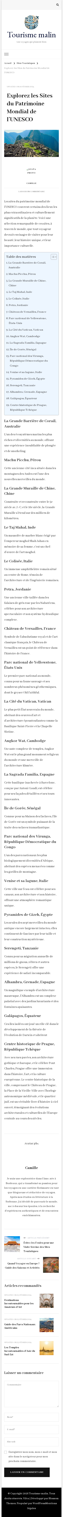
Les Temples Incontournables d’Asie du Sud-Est (19, 1351)
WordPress (39, 1503)
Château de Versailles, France (27, 312)
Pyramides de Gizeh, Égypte (27, 379)
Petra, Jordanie (18, 305)
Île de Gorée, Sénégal (23, 349)
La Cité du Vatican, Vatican (26, 330)
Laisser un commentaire (31, 191)
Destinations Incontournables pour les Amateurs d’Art (19, 1304)
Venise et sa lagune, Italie (26, 372)
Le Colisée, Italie (19, 299)
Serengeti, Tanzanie (22, 385)
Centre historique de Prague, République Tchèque (28, 407)
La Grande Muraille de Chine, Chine (27, 283)
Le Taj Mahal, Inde (20, 292)
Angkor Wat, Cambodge (25, 336)
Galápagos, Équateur (23, 398)
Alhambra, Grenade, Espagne (28, 392)
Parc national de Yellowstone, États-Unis (27, 321)
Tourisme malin (31, 34)
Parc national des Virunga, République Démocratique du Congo (29, 361)
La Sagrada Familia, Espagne (28, 343)
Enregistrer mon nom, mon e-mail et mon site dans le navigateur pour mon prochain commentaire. (33, 1456)
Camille (31, 183)
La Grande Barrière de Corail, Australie (27, 265)
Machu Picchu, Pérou (22, 274)
